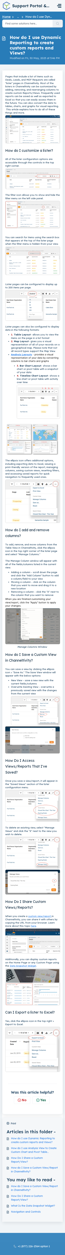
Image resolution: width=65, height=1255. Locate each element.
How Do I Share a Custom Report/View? (27, 1159)
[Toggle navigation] (59, 6)
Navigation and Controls (26, 1211)
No (24, 1100)
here (33, 925)
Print (13, 1123)
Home (6, 16)
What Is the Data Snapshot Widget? (33, 1205)
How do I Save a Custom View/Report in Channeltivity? (34, 1169)
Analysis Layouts (21, 354)
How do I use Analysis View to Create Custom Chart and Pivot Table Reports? (34, 1150)
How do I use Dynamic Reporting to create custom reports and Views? (33, 1140)
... (18, 16)
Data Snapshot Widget (23, 965)
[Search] (58, 24)
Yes (43, 1100)
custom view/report (40, 916)
